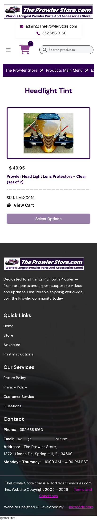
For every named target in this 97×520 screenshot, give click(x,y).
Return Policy (15, 377)
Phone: (10, 429)
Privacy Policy (15, 387)
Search (44, 49)
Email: (9, 439)
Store (8, 335)
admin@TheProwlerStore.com (51, 26)
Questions (12, 406)
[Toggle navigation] (8, 49)
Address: (12, 446)
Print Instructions (18, 354)
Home (8, 325)
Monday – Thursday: (22, 461)
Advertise (12, 344)
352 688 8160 (54, 33)
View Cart (24, 205)
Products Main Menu (64, 70)
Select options (48, 218)
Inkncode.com (81, 506)
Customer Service (19, 396)
